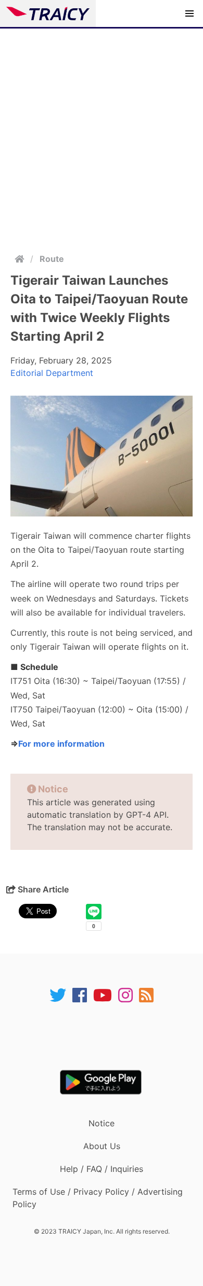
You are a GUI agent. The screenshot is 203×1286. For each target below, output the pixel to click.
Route (52, 259)
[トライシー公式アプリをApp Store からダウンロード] (108, 1036)
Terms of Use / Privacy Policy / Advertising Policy (97, 1197)
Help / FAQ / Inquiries (101, 1169)
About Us (101, 1146)
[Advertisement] (101, 135)
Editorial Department (51, 373)
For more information (61, 743)
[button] (189, 13)
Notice (101, 1123)
